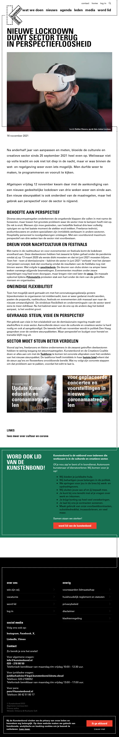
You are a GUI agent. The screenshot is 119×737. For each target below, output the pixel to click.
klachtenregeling (72, 618)
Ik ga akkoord (99, 723)
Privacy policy (13, 708)
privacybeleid (70, 604)
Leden (78, 10)
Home (95, 3)
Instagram (13, 633)
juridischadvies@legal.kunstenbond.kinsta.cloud (35, 675)
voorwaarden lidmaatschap (78, 589)
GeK (35, 710)
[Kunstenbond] (14, 15)
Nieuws (51, 10)
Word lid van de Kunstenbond (75, 525)
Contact (85, 3)
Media (90, 10)
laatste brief (90, 357)
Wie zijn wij (13, 589)
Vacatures (12, 596)
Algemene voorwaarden (17, 705)
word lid (11, 604)
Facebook (25, 633)
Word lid (104, 10)
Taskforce (46, 354)
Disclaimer (69, 611)
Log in (103, 3)
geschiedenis (48, 267)
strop (90, 273)
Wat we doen (32, 10)
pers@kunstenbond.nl (20, 691)
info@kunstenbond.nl (19, 660)
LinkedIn (12, 639)
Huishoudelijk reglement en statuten (84, 596)
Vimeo (22, 639)
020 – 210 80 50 (15, 663)
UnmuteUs (34, 276)
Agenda (66, 10)
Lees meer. (24, 729)
